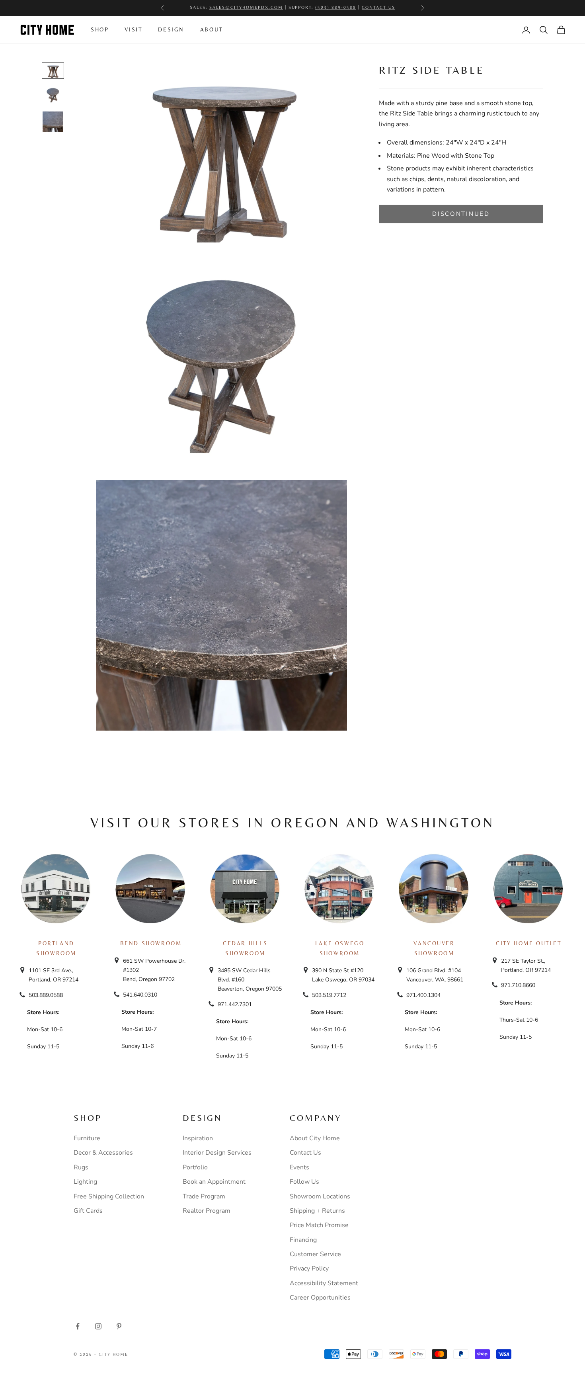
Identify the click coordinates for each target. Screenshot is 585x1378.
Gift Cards (88, 1210)
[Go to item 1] (53, 71)
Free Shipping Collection (109, 1196)
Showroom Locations (320, 1196)
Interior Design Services (217, 1152)
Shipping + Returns (317, 1210)
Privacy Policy (309, 1268)
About (211, 29)
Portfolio (195, 1167)
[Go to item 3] (53, 122)
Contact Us (305, 1152)
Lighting (85, 1181)
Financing (303, 1239)
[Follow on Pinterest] (119, 1326)
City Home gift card (325, 8)
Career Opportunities (320, 1297)
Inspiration (198, 1138)
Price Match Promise (319, 1225)
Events (299, 1167)
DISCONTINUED (460, 214)
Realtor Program (206, 1210)
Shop (100, 29)
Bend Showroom (151, 943)
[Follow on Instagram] (98, 1326)
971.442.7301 (235, 1004)
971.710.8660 (518, 985)
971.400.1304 (423, 995)
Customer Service (315, 1254)
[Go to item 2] (53, 94)
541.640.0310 (140, 995)
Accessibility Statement (324, 1283)
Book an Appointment (214, 1181)
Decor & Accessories (103, 1152)
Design (171, 29)
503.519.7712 (329, 995)
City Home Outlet (528, 943)
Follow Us (304, 1181)
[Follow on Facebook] (78, 1326)
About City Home (315, 1138)
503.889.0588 (46, 995)
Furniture (87, 1138)
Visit (133, 29)
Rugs (81, 1167)
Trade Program (204, 1196)
